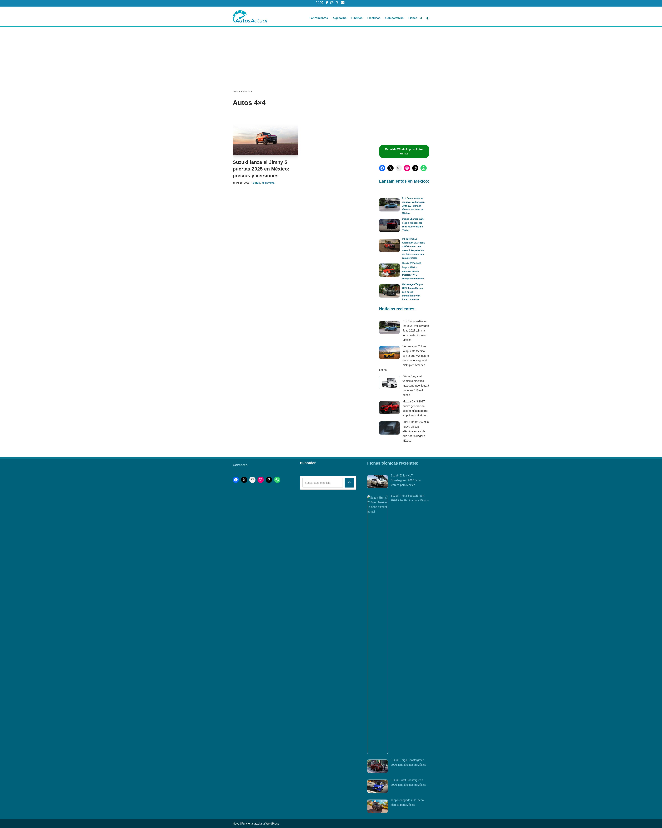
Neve (236, 823)
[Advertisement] (331, 52)
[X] (390, 168)
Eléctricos (373, 18)
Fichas (412, 18)
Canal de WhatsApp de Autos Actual (404, 151)
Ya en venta (268, 182)
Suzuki (256, 182)
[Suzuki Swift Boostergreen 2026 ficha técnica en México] (377, 787)
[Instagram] (407, 168)
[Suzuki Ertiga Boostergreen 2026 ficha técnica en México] (377, 766)
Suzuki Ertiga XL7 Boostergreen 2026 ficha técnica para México (406, 480)
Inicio (235, 91)
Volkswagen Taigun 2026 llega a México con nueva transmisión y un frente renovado (412, 292)
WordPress (272, 823)
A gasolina (340, 18)
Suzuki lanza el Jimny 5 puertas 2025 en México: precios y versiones (261, 168)
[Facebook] (382, 168)
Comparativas (394, 18)
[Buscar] (421, 18)
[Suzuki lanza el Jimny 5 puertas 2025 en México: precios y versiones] (265, 133)
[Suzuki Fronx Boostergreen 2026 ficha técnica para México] (377, 624)
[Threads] (415, 168)
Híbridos (357, 18)
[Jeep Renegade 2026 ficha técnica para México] (377, 807)
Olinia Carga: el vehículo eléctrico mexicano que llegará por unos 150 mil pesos (416, 386)
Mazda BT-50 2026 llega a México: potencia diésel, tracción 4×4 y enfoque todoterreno (413, 271)
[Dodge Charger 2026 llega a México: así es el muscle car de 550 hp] (389, 226)
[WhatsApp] (423, 168)
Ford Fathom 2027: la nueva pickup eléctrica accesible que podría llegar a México (416, 431)
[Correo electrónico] (399, 168)
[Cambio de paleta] (428, 18)
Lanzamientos (318, 18)
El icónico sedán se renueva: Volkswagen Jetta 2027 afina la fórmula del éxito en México (413, 206)
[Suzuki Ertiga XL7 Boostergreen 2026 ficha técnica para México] (377, 482)
